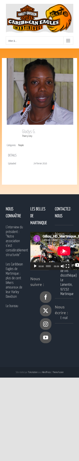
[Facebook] (45, 297)
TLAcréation (32, 372)
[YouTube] (45, 337)
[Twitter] (45, 310)
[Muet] (62, 266)
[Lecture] (35, 266)
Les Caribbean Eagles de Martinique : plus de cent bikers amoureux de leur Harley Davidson (14, 280)
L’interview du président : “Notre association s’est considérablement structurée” (15, 241)
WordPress (46, 372)
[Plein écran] (67, 266)
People (21, 145)
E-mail (63, 318)
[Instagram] (45, 324)
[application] (51, 251)
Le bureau (12, 306)
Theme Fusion (58, 372)
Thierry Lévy (27, 136)
